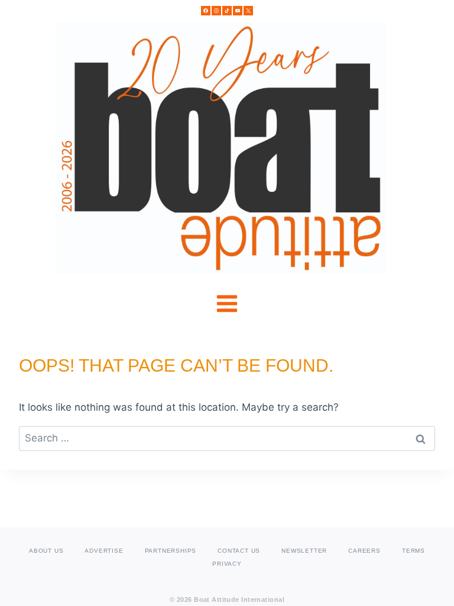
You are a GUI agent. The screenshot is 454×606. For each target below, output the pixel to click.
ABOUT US (46, 550)
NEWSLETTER (304, 550)
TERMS (413, 550)
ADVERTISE (104, 550)
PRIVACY (227, 563)
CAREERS (364, 550)
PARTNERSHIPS (171, 550)
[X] (248, 10)
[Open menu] (227, 304)
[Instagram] (216, 10)
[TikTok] (227, 10)
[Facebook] (205, 10)
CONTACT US (239, 550)
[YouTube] (237, 10)
